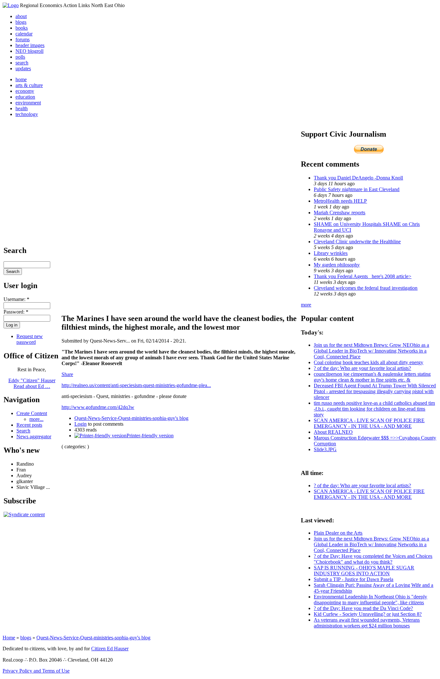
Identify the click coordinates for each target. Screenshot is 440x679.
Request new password (29, 339)
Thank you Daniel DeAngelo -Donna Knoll (358, 177)
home (21, 79)
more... (36, 419)
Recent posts (29, 425)
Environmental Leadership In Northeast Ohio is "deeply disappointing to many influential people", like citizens (370, 599)
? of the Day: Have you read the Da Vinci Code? (363, 608)
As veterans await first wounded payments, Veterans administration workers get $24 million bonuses (367, 622)
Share (67, 374)
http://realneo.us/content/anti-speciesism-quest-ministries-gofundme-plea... (136, 385)
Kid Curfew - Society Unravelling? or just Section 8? (368, 614)
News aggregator (33, 436)
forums (22, 39)
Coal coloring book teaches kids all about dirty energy (368, 362)
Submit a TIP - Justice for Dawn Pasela (353, 579)
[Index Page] (11, 5)
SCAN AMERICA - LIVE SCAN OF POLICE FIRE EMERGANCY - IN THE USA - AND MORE (369, 423)
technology (26, 114)
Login (80, 424)
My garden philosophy (337, 264)
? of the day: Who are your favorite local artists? (362, 368)
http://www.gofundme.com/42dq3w (98, 407)
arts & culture (29, 85)
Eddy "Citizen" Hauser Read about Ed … (31, 383)
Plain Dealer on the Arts (338, 533)
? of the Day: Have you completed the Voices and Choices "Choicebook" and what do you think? (373, 559)
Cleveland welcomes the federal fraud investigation (365, 288)
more (306, 304)
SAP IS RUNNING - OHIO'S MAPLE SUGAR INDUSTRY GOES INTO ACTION (364, 570)
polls (20, 57)
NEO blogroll (29, 51)
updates (23, 68)
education (25, 97)
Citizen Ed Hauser (110, 648)
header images (29, 45)
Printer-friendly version (150, 435)
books (21, 28)
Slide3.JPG (325, 449)
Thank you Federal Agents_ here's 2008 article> (362, 276)
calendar (24, 33)
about (21, 16)
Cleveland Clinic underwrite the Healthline (357, 241)
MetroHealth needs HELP (340, 201)
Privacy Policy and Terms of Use (36, 671)
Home (9, 637)
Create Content (31, 413)
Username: (16, 299)
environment (28, 102)
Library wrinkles (331, 253)
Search (23, 430)
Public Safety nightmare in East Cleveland (356, 189)
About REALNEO (333, 432)
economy (24, 91)
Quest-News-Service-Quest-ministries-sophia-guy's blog (131, 418)
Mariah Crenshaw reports (339, 212)
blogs (20, 22)
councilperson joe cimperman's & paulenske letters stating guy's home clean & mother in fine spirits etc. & (372, 377)
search (21, 62)
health (21, 108)
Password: (16, 312)
